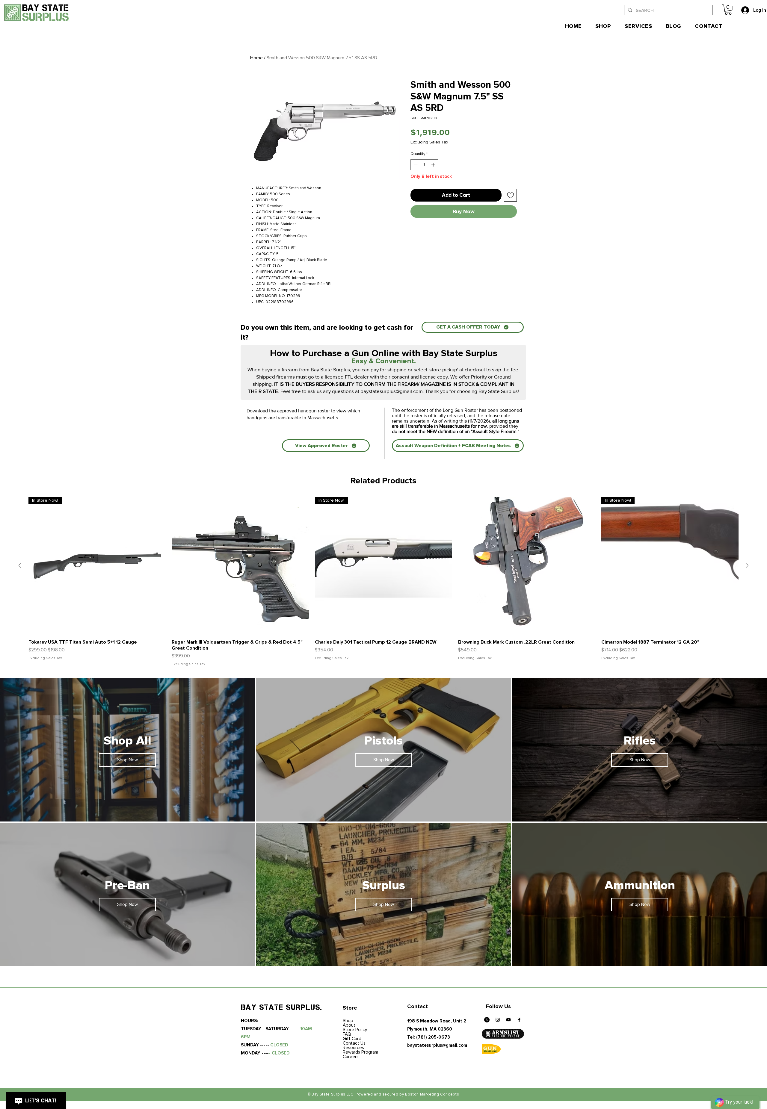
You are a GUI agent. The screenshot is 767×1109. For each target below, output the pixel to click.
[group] (383, 582)
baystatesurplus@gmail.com (391, 391)
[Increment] (433, 165)
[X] (487, 1019)
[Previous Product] (19, 565)
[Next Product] (747, 565)
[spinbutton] (424, 165)
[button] (728, 9)
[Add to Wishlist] (510, 195)
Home (256, 57)
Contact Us (354, 1043)
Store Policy (355, 1030)
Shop (348, 1021)
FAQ (347, 1034)
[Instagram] (497, 1019)
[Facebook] (519, 1019)
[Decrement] (415, 165)
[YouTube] (508, 1019)
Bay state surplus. (281, 1007)
